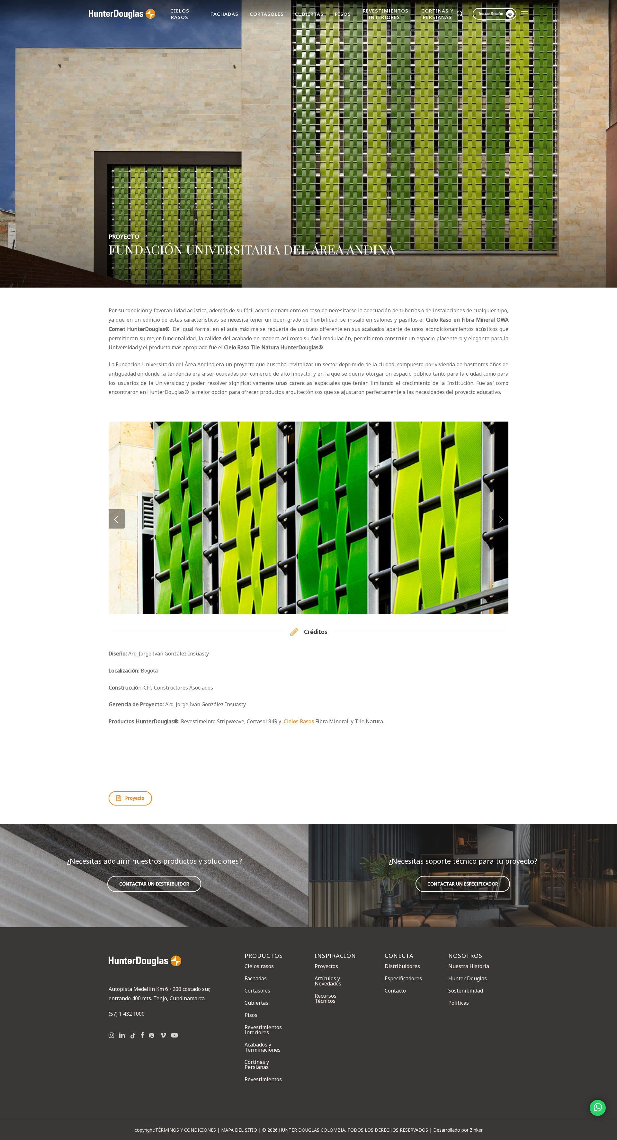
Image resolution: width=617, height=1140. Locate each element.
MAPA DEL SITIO (239, 1130)
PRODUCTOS (264, 956)
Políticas (458, 1003)
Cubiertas (256, 1003)
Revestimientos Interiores (263, 1030)
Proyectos (326, 966)
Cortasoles (257, 990)
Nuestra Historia (468, 966)
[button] (525, 14)
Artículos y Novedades (328, 981)
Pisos (251, 1015)
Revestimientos (263, 1079)
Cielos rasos (259, 966)
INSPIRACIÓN (335, 956)
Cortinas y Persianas (257, 1064)
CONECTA (399, 956)
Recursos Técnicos (325, 998)
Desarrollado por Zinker (458, 1130)
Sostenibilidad (465, 990)
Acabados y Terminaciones (263, 1047)
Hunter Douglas (467, 978)
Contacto (395, 990)
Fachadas (256, 978)
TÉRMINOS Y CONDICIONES (185, 1130)
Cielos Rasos (299, 721)
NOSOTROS (465, 956)
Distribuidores (402, 966)
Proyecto (124, 236)
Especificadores (403, 978)
